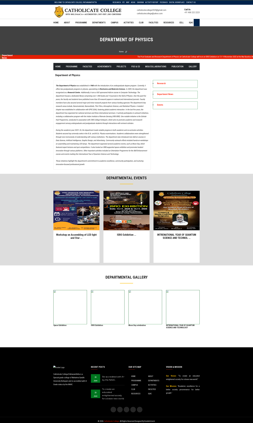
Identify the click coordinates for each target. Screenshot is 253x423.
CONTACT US (191, 2)
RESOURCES (169, 22)
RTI (123, 2)
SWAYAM (140, 2)
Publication (177, 66)
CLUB (141, 22)
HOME (56, 22)
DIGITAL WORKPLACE (177, 2)
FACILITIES (153, 22)
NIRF (127, 2)
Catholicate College (111, 421)
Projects (121, 66)
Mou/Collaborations (155, 66)
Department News (165, 94)
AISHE (133, 2)
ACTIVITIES (129, 22)
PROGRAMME (81, 22)
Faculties (87, 66)
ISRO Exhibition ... (126, 234)
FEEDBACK (164, 2)
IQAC (191, 22)
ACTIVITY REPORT (151, 2)
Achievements (104, 66)
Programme (71, 66)
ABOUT (67, 22)
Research (161, 83)
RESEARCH (117, 2)
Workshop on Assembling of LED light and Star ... (76, 236)
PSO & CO (135, 66)
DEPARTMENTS (99, 22)
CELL (181, 22)
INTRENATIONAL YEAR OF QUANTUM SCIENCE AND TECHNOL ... (176, 236)
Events (160, 105)
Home (121, 52)
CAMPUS (114, 22)
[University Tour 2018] (76, 210)
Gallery (193, 66)
